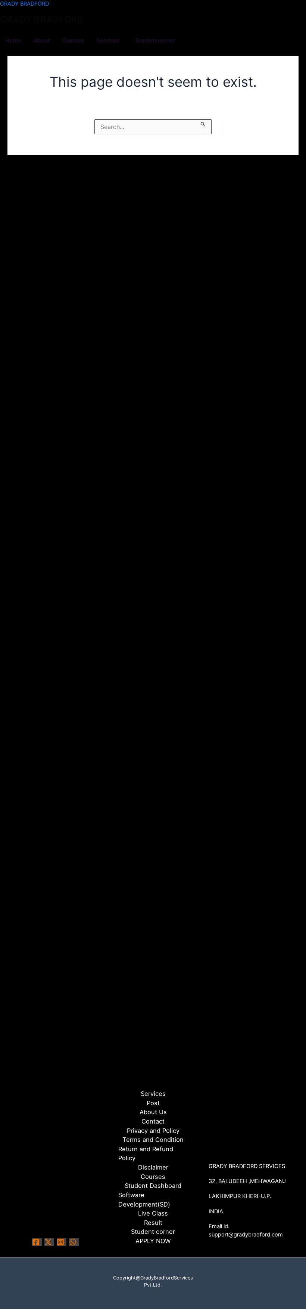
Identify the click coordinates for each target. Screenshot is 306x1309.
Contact (153, 1121)
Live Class (153, 1213)
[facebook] (37, 1242)
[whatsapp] (74, 1242)
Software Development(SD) (144, 1199)
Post (153, 1103)
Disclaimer (153, 1167)
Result (153, 1222)
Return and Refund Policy (145, 1153)
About (42, 40)
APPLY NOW (153, 1241)
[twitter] (49, 1242)
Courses (73, 40)
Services (107, 40)
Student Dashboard (153, 1185)
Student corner (155, 40)
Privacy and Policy (153, 1130)
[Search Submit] (203, 123)
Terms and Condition (153, 1139)
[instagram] (61, 1242)
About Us (153, 1112)
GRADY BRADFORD (24, 3)
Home (13, 40)
